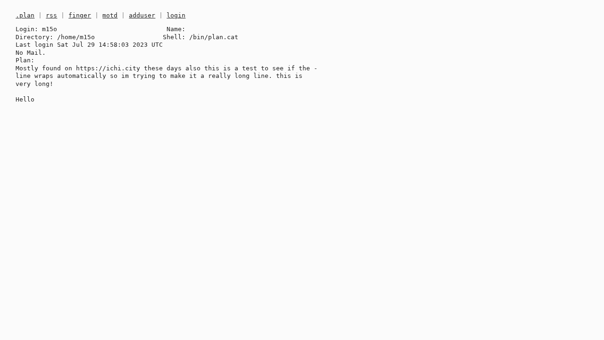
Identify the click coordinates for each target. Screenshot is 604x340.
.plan (25, 15)
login (176, 15)
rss (51, 15)
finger (79, 15)
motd (109, 15)
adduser (142, 15)
